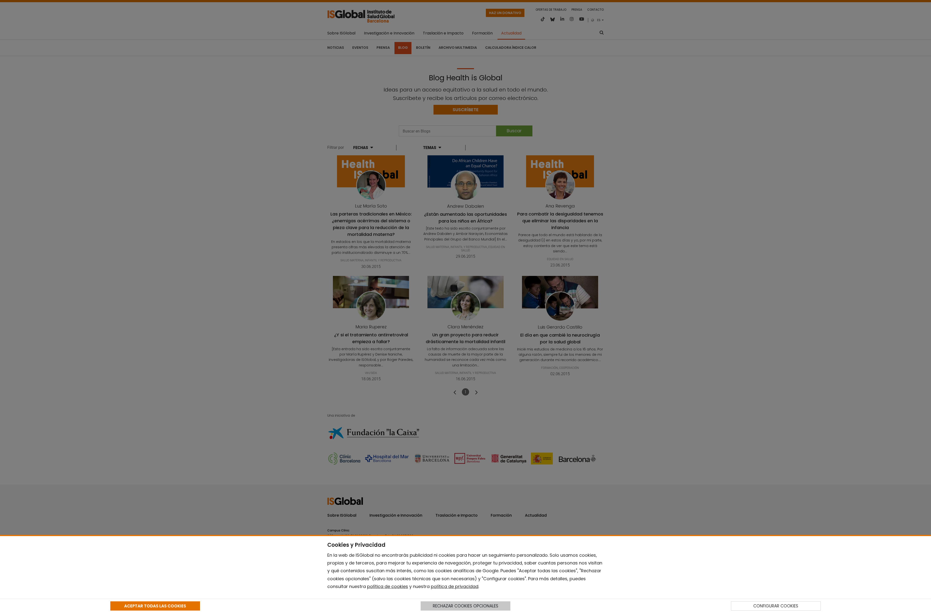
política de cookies (387, 586)
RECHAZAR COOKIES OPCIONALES (465, 606)
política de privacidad (454, 586)
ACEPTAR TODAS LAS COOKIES (155, 606)
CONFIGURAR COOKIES (775, 606)
